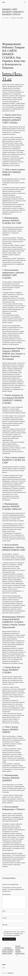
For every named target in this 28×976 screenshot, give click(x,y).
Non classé (20, 17)
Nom (4, 911)
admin (13, 17)
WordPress (10, 973)
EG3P (3, 2)
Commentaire (6, 894)
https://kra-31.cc (12, 76)
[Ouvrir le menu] (25, 2)
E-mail (4, 918)
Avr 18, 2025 (5, 17)
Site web (4, 924)
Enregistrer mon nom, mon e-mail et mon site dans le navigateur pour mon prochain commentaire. (14, 933)
